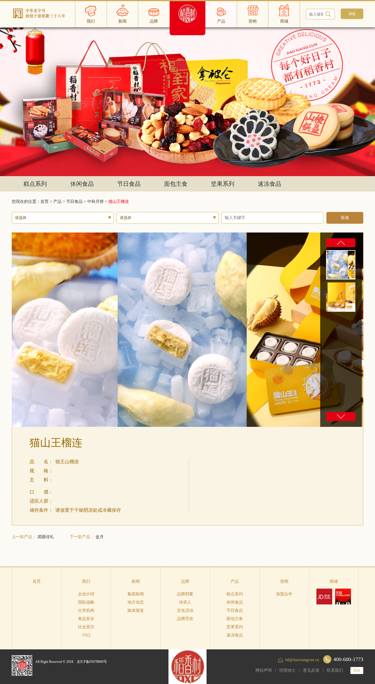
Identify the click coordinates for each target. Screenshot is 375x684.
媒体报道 (135, 610)
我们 (86, 581)
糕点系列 (35, 184)
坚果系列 (222, 184)
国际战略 (86, 602)
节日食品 (129, 184)
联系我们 (335, 670)
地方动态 (135, 602)
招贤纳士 (287, 670)
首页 (37, 581)
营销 (284, 581)
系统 (356, 670)
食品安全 (86, 618)
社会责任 (86, 627)
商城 (334, 581)
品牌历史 (185, 618)
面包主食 (176, 184)
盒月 (100, 537)
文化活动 (185, 610)
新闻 (136, 581)
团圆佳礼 (46, 537)
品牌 (185, 581)
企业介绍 (86, 594)
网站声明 (263, 670)
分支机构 (86, 610)
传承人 (185, 602)
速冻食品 (269, 184)
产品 (57, 201)
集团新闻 (135, 594)
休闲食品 (82, 184)
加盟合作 (284, 594)
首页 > (46, 201)
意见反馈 (311, 670)
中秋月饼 (95, 201)
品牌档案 (185, 594)
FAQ (86, 635)
